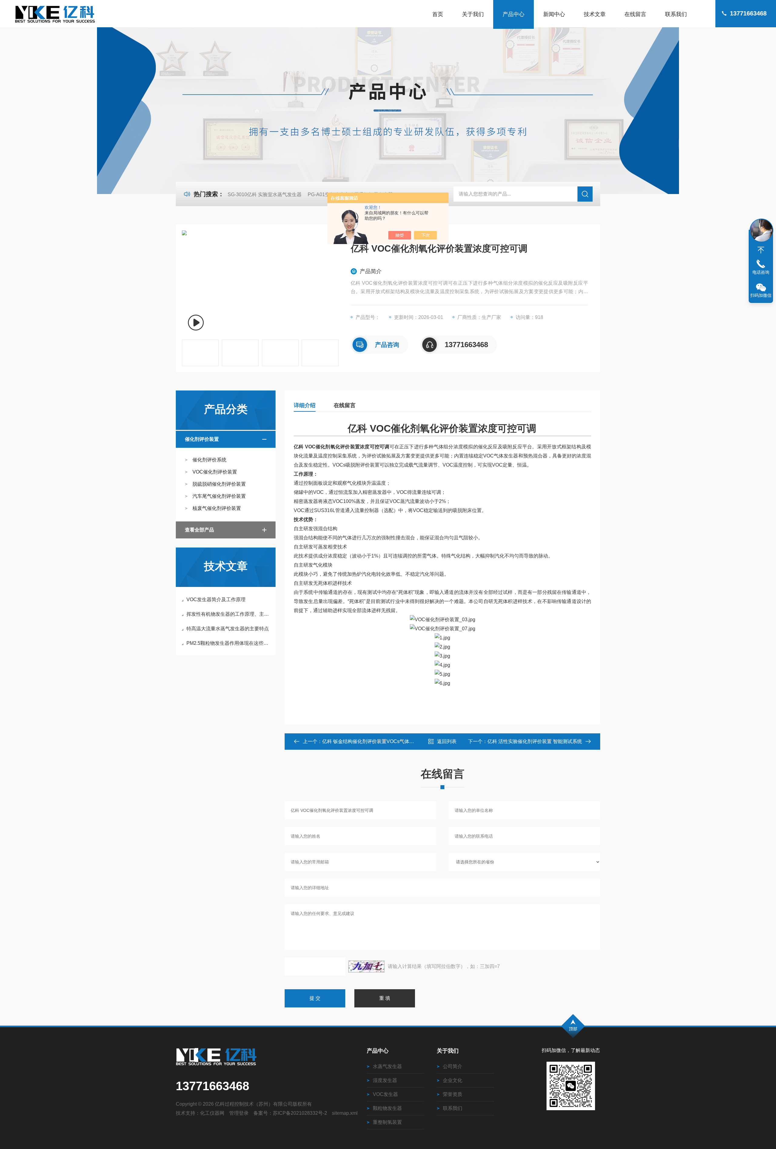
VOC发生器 (385, 1094)
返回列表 (447, 741)
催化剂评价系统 (209, 459)
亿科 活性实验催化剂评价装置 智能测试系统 (534, 741)
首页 (437, 14)
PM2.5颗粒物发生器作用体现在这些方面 (228, 643)
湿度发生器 (385, 1080)
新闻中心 (554, 14)
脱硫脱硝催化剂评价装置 (219, 484)
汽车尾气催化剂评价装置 (219, 496)
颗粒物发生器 (387, 1108)
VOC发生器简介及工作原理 (216, 599)
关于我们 (473, 14)
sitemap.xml (345, 1113)
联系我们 (676, 14)
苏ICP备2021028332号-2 (300, 1113)
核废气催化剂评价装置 (216, 508)
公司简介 (452, 1066)
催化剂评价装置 (353, 110)
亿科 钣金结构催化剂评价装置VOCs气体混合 (370, 741)
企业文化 (452, 1080)
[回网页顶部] (760, 250)
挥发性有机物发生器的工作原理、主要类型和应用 (228, 614)
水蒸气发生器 (387, 1066)
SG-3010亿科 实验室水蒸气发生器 (265, 194)
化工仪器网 (212, 1113)
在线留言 (635, 14)
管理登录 (239, 1113)
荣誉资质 (452, 1094)
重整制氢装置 (387, 1122)
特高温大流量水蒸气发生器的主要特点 (227, 628)
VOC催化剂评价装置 (399, 110)
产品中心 (513, 14)
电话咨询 (760, 272)
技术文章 (595, 14)
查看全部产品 (199, 529)
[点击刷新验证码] (366, 966)
